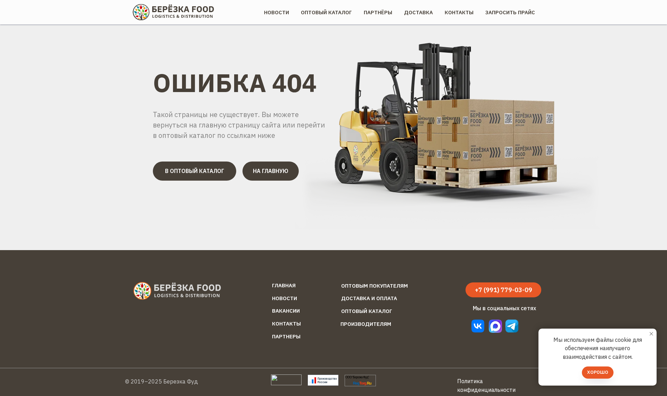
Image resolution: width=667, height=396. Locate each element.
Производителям (365, 324)
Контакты (459, 12)
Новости (276, 12)
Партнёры (378, 12)
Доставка (418, 12)
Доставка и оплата (369, 298)
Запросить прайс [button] (510, 12)
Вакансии (286, 310)
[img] (511, 326)
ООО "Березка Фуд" (357, 377)
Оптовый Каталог (326, 12)
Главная (284, 285)
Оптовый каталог (366, 311)
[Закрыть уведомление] (651, 333)
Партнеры (286, 336)
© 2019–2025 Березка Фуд (161, 381)
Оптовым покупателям (374, 285)
